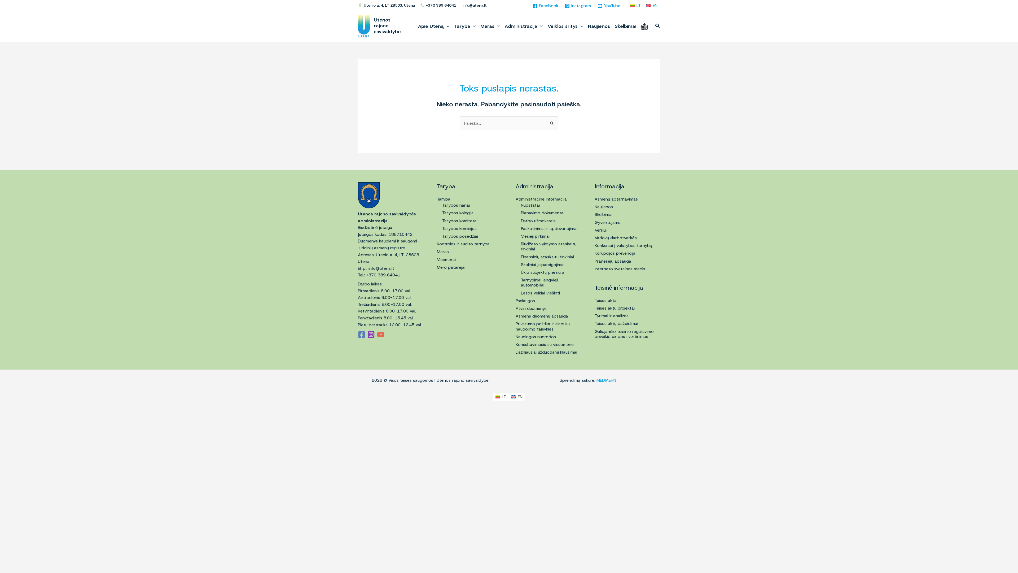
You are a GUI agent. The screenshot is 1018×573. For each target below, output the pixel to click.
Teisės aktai (606, 300)
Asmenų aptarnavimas (616, 199)
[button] (446, 26)
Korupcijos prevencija (615, 253)
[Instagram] (371, 334)
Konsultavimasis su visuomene (545, 344)
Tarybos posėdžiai (460, 236)
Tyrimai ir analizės (612, 316)
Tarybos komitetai (459, 221)
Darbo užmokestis (538, 221)
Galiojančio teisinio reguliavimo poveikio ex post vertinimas (624, 334)
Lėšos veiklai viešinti (540, 293)
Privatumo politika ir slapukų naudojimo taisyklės (543, 326)
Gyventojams (607, 222)
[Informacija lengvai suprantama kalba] (644, 26)
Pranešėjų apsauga (613, 261)
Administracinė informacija (541, 199)
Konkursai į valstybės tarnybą (623, 245)
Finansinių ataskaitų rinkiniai (547, 257)
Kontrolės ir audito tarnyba (463, 244)
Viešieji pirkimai (535, 236)
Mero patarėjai (451, 267)
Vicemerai (446, 259)
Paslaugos (525, 300)
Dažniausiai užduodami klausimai (546, 352)
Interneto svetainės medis (620, 269)
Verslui (601, 230)
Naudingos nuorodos (536, 337)
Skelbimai (603, 214)
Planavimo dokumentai (542, 213)
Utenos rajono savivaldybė (387, 25)
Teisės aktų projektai (615, 308)
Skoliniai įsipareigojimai (542, 264)
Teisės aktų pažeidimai (616, 323)
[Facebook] (361, 334)
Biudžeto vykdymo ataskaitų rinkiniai (548, 246)
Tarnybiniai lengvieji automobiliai (539, 282)
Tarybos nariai (456, 205)
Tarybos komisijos (459, 228)
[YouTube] (380, 334)
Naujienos (604, 207)
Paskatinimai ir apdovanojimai (549, 228)
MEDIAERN (606, 380)
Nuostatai (530, 205)
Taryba (443, 199)
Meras (443, 251)
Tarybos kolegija (458, 213)
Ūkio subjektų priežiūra (542, 272)
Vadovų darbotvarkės (616, 238)
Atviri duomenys (531, 308)
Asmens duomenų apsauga (542, 316)
